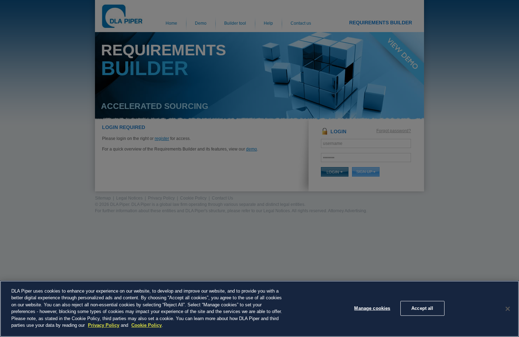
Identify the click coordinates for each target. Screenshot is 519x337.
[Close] (507, 309)
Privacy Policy (103, 325)
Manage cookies (372, 308)
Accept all (422, 308)
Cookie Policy (146, 325)
